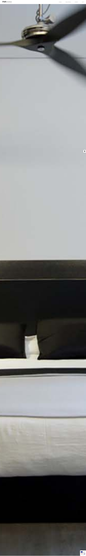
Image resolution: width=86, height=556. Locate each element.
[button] (84, 151)
